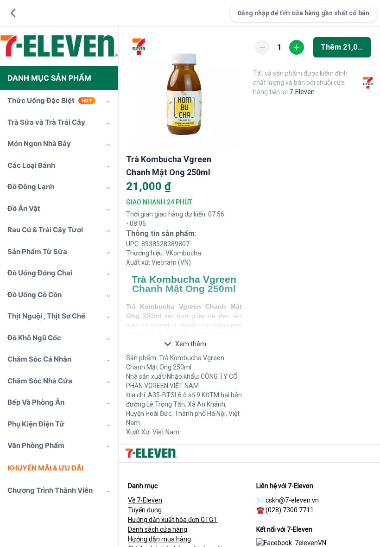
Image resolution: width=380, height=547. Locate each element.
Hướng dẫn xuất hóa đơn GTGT (172, 519)
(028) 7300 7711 (290, 510)
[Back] (13, 13)
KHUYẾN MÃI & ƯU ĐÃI (45, 468)
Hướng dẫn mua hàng (159, 539)
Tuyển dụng (145, 510)
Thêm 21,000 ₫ (346, 47)
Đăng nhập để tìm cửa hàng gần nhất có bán (303, 13)
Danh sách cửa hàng (157, 529)
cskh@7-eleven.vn (292, 500)
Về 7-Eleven (145, 500)
